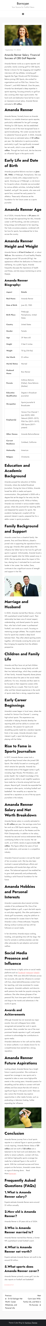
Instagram (29, 972)
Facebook (21, 972)
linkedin (37, 972)
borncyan (12, 1173)
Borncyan (23, 3)
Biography (9, 1285)
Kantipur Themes (31, 1322)
